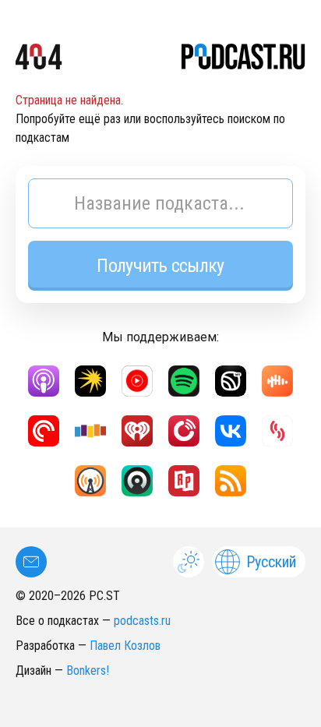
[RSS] (230, 480)
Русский (271, 561)
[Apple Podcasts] (43, 381)
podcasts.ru (142, 620)
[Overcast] (90, 480)
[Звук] (230, 381)
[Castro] (137, 480)
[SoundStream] (277, 430)
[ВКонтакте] (230, 430)
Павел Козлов (125, 645)
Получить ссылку (160, 266)
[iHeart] (137, 430)
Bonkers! (87, 670)
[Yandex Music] (90, 381)
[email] (31, 561)
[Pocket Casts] (43, 430)
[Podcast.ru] (244, 59)
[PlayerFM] (183, 430)
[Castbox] (277, 381)
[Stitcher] (90, 430)
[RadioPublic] (183, 480)
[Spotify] (183, 381)
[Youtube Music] (137, 381)
